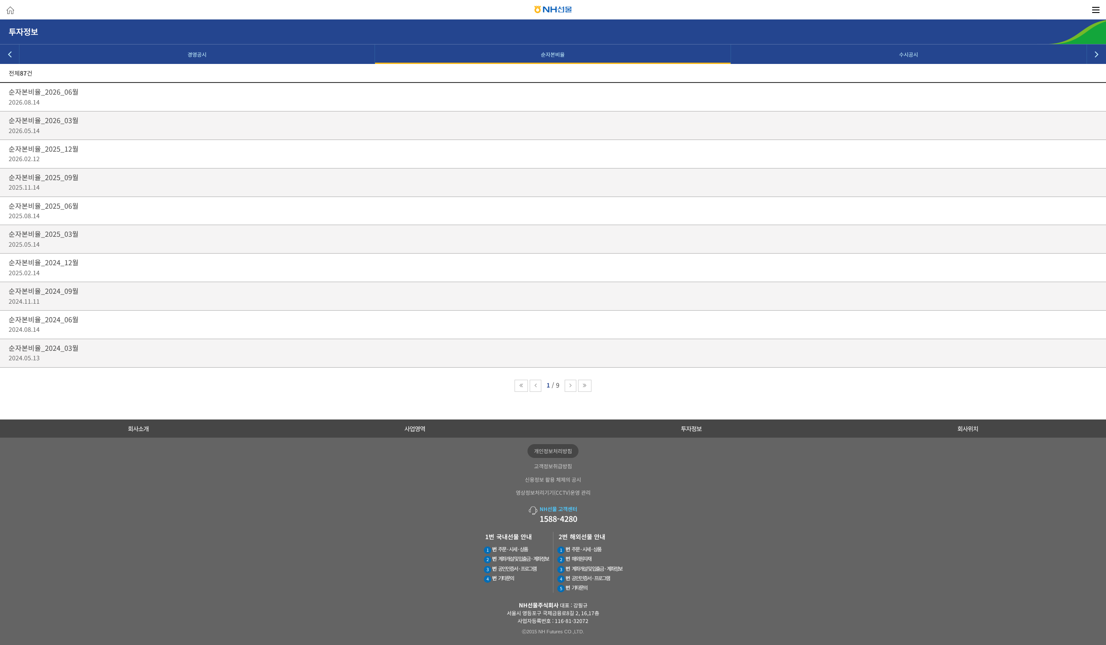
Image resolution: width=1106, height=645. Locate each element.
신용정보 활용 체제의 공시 (553, 479)
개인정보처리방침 (553, 450)
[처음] (521, 386)
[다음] (570, 386)
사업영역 (414, 428)
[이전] (535, 386)
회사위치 (967, 428)
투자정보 (691, 428)
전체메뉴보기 (1096, 10)
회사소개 (138, 428)
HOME (10, 11)
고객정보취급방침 (553, 466)
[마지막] (584, 386)
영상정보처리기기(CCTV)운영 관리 (553, 492)
